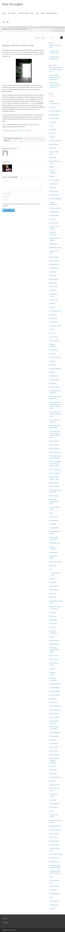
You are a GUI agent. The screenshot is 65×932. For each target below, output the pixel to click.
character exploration (55, 208)
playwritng (52, 616)
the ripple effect (54, 844)
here (33, 54)
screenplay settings (55, 691)
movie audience (54, 516)
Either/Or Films (54, 286)
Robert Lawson (54, 655)
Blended (52, 167)
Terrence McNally (54, 833)
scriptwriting (53, 773)
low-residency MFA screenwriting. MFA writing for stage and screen (55, 434)
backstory (52, 137)
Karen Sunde (53, 365)
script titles (53, 766)
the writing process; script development (55, 872)
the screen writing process (54, 849)
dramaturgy (53, 272)
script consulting (54, 717)
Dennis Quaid (53, 244)
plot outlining (53, 623)
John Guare (53, 353)
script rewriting (54, 751)
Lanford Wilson (54, 376)
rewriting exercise (54, 640)
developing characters (56, 247)
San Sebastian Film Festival (55, 664)
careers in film (53, 184)
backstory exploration (55, 140)
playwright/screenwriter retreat (56, 602)
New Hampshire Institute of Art (54, 538)
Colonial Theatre (54, 223)
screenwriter (53, 699)
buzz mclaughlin (54, 180)
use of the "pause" (54, 886)
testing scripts (53, 837)
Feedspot (52, 307)
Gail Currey (53, 333)
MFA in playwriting (55, 448)
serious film (53, 781)
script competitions (55, 710)
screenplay (52, 668)
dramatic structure (54, 264)
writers (51, 897)
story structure (53, 807)
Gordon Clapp (53, 337)
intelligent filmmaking (53, 345)
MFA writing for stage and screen (55, 491)
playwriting (53, 612)
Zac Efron (52, 908)
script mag (52, 740)
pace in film (53, 565)
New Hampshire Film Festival (55, 532)
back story (52, 133)
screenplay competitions (53, 679)
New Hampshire (54, 528)
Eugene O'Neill (54, 300)
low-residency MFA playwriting (55, 421)
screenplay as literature (53, 673)
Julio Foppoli (53, 67)
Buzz (4, 130)
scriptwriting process (55, 777)
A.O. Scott (52, 107)
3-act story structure (55, 103)
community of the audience (54, 227)
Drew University (54, 279)
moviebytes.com (54, 520)
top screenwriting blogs (54, 881)
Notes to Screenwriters (53, 548)
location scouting (54, 387)
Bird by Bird (53, 157)
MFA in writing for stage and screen (54, 478)
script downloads (54, 736)
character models (54, 212)
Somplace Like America (54, 795)
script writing (53, 770)
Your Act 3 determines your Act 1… (55, 69)
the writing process (55, 861)
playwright (52, 597)
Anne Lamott (53, 122)
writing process (54, 905)
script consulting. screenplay (54, 722)
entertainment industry (53, 295)
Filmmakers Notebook (56, 325)
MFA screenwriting (55, 486)
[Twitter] (5, 922)
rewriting (52, 636)
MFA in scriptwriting (55, 473)
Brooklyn (52, 176)
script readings (54, 743)
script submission (54, 754)
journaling (52, 361)
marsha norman (54, 445)
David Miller (53, 75)
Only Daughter (53, 552)
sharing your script (55, 784)
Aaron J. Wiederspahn (55, 111)
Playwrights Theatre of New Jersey (55, 607)
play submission (54, 590)
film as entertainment (55, 311)
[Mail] (8, 922)
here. (9, 56)
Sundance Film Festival (54, 816)
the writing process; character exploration (55, 866)
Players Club (53, 593)
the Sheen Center (17, 52)
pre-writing (53, 627)
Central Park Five (54, 195)
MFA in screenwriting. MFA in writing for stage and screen (55, 463)
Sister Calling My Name (19, 130)
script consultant (54, 713)
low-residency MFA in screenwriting (55, 397)
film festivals (53, 314)
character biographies (55, 198)
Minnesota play (54, 496)
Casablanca (53, 187)
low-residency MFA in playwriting (55, 392)
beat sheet (52, 148)
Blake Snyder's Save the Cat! (55, 162)
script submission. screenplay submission (54, 760)
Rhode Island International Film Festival (54, 650)
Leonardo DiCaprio (55, 379)
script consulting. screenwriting (54, 728)
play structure (53, 586)
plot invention (53, 620)
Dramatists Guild (54, 268)
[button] (7, 22)
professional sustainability (53, 632)
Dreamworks (53, 275)
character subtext (54, 215)
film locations (53, 322)
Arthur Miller (53, 129)
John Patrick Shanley (55, 357)
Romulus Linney (54, 659)
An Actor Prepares (54, 118)
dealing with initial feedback (55, 239)
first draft (52, 329)
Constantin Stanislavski (53, 233)
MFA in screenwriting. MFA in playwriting (55, 457)
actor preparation (54, 114)
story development (55, 803)
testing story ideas (54, 841)
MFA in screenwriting (55, 452)
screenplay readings (55, 687)
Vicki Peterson (53, 890)
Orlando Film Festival (55, 562)
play (51, 569)
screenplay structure (55, 695)
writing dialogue (54, 901)
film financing (53, 318)
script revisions (54, 747)
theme (51, 877)
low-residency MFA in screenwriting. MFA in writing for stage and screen (55, 405)
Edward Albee (53, 283)
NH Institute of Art (54, 543)
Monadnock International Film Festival (54, 501)
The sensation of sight (56, 854)
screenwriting (53, 702)
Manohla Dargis (54, 441)
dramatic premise (54, 260)
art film (52, 126)
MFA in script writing (55, 469)
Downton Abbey (54, 257)
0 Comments (27, 130)
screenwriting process (55, 706)
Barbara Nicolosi (54, 144)
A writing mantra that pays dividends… (55, 77)
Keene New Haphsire (55, 368)
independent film (54, 340)
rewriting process (54, 644)
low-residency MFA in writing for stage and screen (55, 414)
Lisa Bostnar (53, 383)
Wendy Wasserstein (55, 893)
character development (53, 203)
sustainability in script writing (55, 821)
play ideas (52, 578)
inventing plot (53, 350)
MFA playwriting (54, 482)
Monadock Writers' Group (55, 508)
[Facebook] (3, 922)
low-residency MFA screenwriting (55, 426)
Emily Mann (53, 290)
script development (55, 732)
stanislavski (53, 800)
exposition (52, 303)
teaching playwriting (55, 826)
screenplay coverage (55, 684)
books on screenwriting (53, 171)
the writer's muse (54, 858)
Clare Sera (52, 219)
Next (42, 38)
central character (54, 191)
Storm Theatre (31, 103)
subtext (52, 811)
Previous (37, 38)
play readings (53, 582)
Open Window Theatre (53, 557)
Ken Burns (52, 372)
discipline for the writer (54, 252)
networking (53, 524)
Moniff (51, 513)
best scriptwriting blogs (54, 153)
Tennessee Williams (55, 830)
